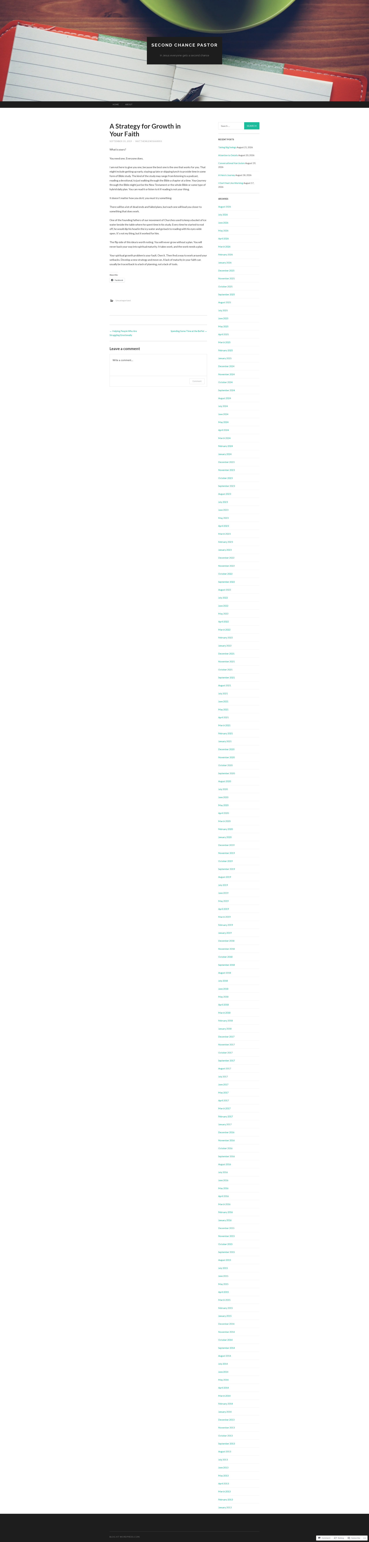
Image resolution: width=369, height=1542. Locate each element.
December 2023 (226, 462)
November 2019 (226, 853)
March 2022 (224, 629)
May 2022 (223, 613)
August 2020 (224, 781)
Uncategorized (123, 300)
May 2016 (223, 1188)
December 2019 (226, 845)
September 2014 (226, 1347)
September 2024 (226, 390)
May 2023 (223, 517)
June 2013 (223, 1467)
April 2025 (223, 334)
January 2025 (224, 358)
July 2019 (223, 885)
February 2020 (225, 829)
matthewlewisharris (148, 141)
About (129, 104)
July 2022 (223, 597)
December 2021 (226, 653)
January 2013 (224, 1507)
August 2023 (224, 493)
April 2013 (223, 1483)
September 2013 (226, 1443)
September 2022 (226, 581)
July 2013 (223, 1459)
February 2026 (225, 254)
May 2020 (223, 805)
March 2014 (224, 1395)
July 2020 (223, 789)
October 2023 (225, 478)
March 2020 (224, 821)
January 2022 (224, 645)
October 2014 (225, 1339)
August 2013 (224, 1451)
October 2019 (225, 861)
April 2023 (223, 525)
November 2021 (226, 661)
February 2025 (225, 350)
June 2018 (223, 988)
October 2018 (225, 956)
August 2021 (224, 685)
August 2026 (224, 206)
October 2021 (225, 669)
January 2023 (224, 549)
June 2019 (223, 892)
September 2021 (226, 677)
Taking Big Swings (227, 147)
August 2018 (224, 972)
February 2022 (225, 637)
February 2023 (225, 541)
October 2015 (225, 1244)
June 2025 (223, 318)
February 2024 (225, 446)
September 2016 (226, 1156)
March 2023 (224, 533)
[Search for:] (238, 125)
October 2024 (225, 382)
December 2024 (226, 366)
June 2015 (223, 1276)
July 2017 (223, 1076)
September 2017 (226, 1060)
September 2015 (226, 1252)
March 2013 (224, 1491)
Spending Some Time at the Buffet (189, 331)
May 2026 (223, 230)
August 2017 (224, 1068)
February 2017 (225, 1116)
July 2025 (223, 310)
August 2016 (224, 1164)
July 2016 (223, 1172)
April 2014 (223, 1387)
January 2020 (224, 837)
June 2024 (223, 414)
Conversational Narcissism (231, 163)
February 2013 (225, 1499)
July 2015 (223, 1268)
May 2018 (223, 996)
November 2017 (226, 1044)
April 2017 (223, 1100)
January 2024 (224, 454)
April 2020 (223, 813)
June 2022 (223, 605)
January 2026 (224, 262)
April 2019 (223, 908)
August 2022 (224, 589)
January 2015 (224, 1315)
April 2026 (223, 238)
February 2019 (225, 924)
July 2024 (223, 406)
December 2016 (226, 1132)
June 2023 (223, 509)
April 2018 (223, 1004)
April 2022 (223, 621)
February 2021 (225, 733)
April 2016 (223, 1196)
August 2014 (224, 1355)
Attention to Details (228, 155)
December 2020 (226, 749)
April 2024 (223, 430)
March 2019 (224, 916)
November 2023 (226, 470)
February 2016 (225, 1212)
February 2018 (225, 1020)
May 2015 (223, 1284)
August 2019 (224, 876)
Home (116, 104)
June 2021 (223, 701)
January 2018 (224, 1028)
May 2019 (223, 901)
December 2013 (226, 1419)
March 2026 (224, 246)
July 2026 (223, 214)
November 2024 (226, 374)
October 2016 (225, 1148)
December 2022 (226, 557)
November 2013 (226, 1427)
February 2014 (225, 1403)
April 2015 (223, 1292)
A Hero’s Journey (226, 175)
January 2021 (224, 741)
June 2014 (223, 1371)
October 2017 (225, 1052)
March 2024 (224, 438)
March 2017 (224, 1108)
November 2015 (226, 1236)
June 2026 (223, 222)
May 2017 (223, 1092)
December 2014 (226, 1323)
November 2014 (226, 1331)
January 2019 (224, 932)
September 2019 (226, 869)
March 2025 (224, 342)
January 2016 (224, 1220)
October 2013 (225, 1435)
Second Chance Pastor (184, 45)
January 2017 (224, 1124)
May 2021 (223, 709)
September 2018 (226, 964)
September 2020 (226, 773)
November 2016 (226, 1140)
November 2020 (226, 757)
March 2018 (224, 1012)
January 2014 (224, 1411)
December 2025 (226, 270)
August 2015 (224, 1260)
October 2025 (225, 286)
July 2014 (223, 1363)
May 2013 (223, 1475)
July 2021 (223, 693)
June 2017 (223, 1084)
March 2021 (224, 725)
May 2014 (223, 1379)
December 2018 (226, 940)
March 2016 (224, 1204)
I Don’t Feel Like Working (230, 183)
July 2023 (223, 502)
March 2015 (224, 1299)
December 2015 (226, 1228)
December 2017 (226, 1036)
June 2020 (223, 797)
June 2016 (223, 1180)
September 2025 (226, 294)
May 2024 (223, 422)
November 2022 (226, 565)
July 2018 (223, 980)
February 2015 (225, 1308)
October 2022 (225, 573)
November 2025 (226, 278)
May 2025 (223, 326)
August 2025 (224, 302)
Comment (197, 381)
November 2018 (226, 948)
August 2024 (224, 398)
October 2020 (225, 765)
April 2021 (223, 717)
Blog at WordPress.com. (125, 1537)
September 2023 (226, 486)
